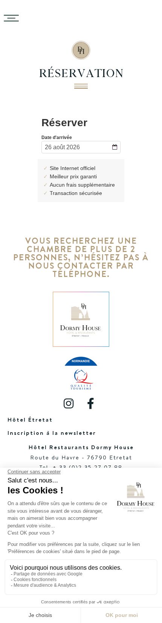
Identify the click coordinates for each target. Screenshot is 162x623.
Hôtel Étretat (30, 420)
